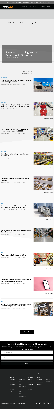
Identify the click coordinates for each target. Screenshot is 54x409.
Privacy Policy (30, 384)
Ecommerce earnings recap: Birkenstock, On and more (21, 54)
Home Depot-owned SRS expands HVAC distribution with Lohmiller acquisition (14, 206)
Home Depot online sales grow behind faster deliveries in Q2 (15, 154)
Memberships (12, 384)
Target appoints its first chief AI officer (13, 255)
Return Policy (30, 377)
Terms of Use (30, 386)
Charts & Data (4, 77)
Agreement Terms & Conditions (30, 381)
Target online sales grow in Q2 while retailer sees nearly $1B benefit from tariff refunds (15, 105)
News (6, 49)
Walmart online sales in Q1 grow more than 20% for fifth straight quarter (16, 81)
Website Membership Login (39, 379)
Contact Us (48, 379)
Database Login (40, 382)
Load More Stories (27, 332)
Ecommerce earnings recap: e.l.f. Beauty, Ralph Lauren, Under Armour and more (16, 280)
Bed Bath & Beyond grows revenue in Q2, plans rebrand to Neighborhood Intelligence (16, 305)
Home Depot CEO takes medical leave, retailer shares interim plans (16, 231)
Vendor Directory (22, 396)
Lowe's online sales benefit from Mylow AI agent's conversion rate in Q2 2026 (14, 130)
